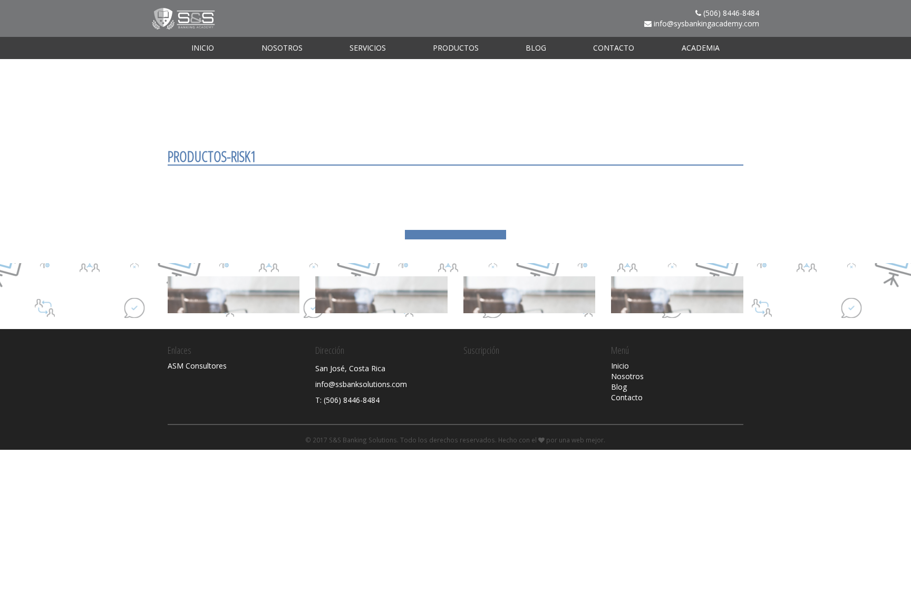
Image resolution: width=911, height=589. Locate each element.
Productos (456, 48)
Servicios (368, 48)
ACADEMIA (701, 48)
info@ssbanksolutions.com (361, 384)
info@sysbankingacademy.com (706, 23)
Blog (536, 48)
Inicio (202, 48)
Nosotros (282, 48)
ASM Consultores (197, 366)
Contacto (613, 48)
